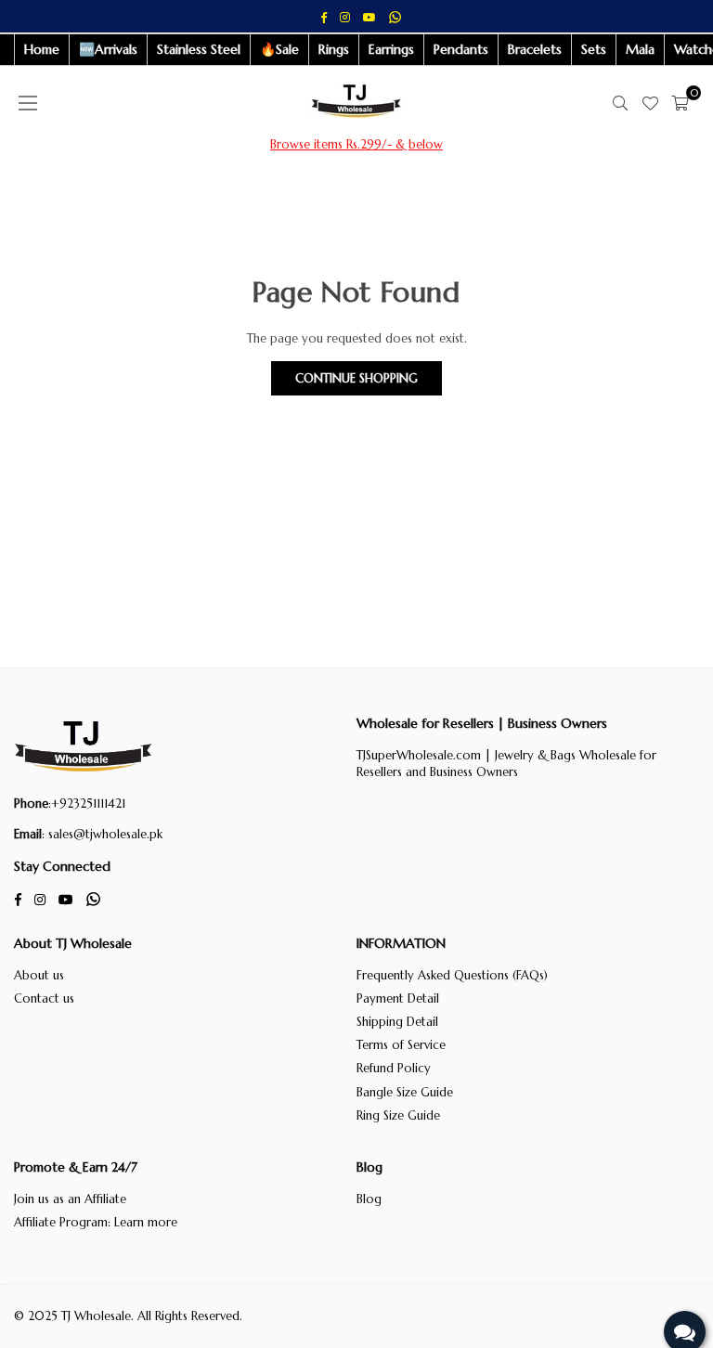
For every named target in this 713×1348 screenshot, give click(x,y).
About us (39, 975)
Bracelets (535, 49)
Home (41, 49)
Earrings (391, 49)
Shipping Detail (397, 1022)
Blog (369, 1199)
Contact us (44, 998)
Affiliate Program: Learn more (95, 1222)
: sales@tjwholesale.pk (102, 834)
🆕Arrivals (108, 49)
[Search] (620, 103)
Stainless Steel (198, 49)
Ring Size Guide (398, 1115)
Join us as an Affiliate (70, 1199)
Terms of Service (401, 1045)
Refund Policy (393, 1068)
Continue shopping (356, 378)
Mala (640, 49)
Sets (593, 49)
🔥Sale (279, 49)
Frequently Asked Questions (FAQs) (452, 975)
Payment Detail (397, 998)
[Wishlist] (650, 103)
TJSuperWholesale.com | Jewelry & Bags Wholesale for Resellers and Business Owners (506, 763)
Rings (333, 49)
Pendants (461, 49)
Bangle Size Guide (404, 1092)
